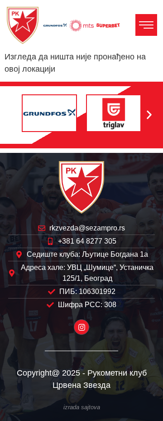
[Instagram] (81, 327)
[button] (13, 115)
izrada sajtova (81, 407)
